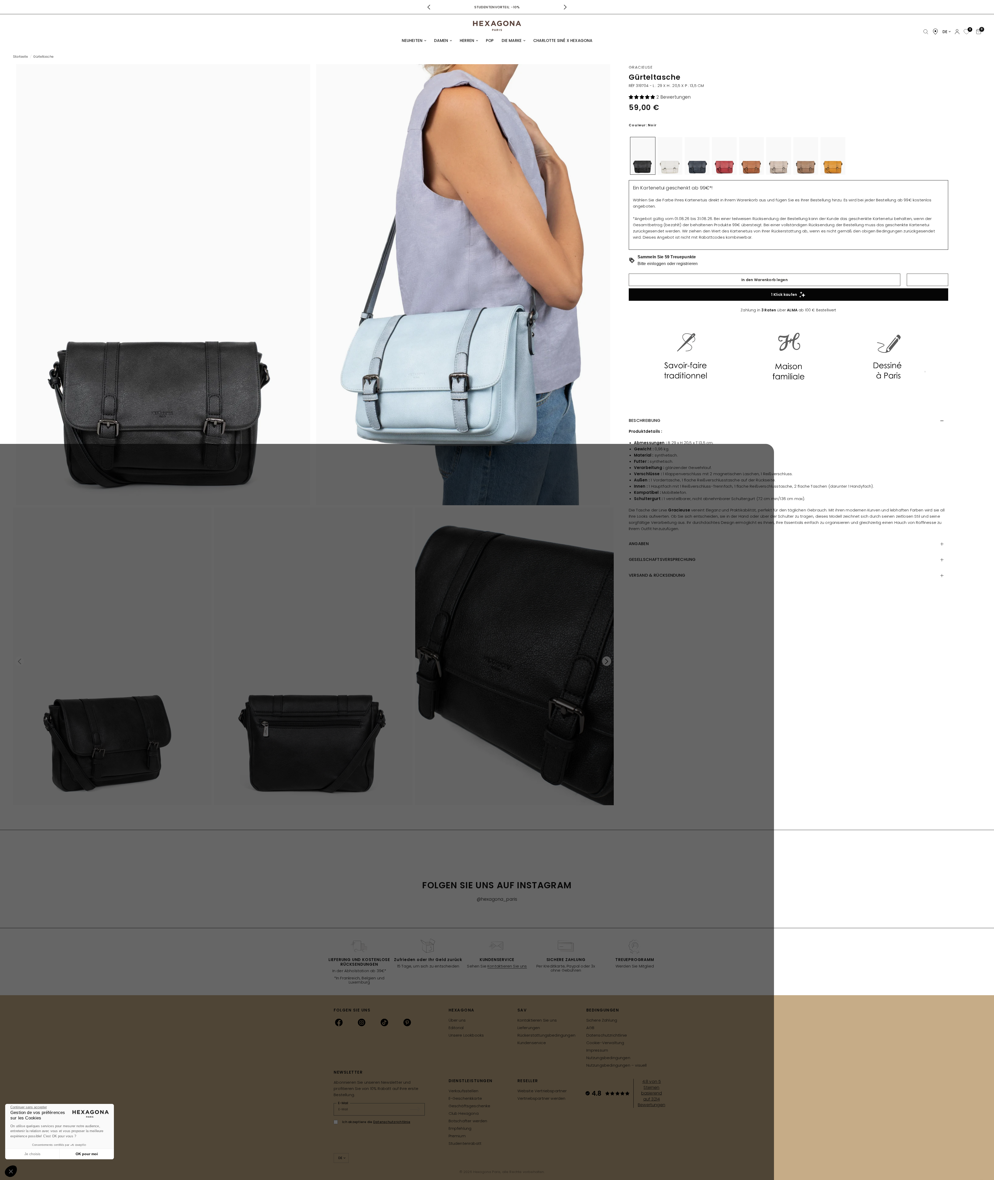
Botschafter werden (468, 1121)
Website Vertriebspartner (542, 1091)
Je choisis (32, 1154)
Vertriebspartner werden (541, 1098)
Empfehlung (460, 1128)
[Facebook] (339, 1022)
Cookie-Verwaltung (605, 1042)
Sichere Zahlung (601, 1020)
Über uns (457, 1020)
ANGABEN (639, 544)
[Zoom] (163, 284)
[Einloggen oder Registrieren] (957, 31)
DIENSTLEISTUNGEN (471, 1081)
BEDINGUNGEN (602, 1010)
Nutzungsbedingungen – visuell (616, 1065)
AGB (590, 1027)
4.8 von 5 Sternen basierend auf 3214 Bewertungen (651, 1093)
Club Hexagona (464, 1113)
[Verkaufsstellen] (935, 31)
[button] (642, 97)
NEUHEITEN (412, 40)
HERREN (467, 40)
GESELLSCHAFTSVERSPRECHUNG (662, 559)
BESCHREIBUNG (645, 420)
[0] (965, 32)
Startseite (20, 56)
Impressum (597, 1050)
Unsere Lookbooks (466, 1035)
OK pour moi (87, 1154)
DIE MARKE (512, 40)
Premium (457, 1136)
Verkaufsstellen (464, 1091)
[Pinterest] (407, 1022)
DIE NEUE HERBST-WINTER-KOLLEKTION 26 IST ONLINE (497, 7)
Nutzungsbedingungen (608, 1057)
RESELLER (527, 1081)
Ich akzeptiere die (376, 1122)
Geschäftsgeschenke (470, 1106)
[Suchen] (925, 32)
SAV (522, 1010)
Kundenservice (531, 1042)
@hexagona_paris (497, 899)
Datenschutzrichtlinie (606, 1035)
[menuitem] (414, 40)
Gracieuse (641, 67)
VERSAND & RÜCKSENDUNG (657, 575)
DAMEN (441, 40)
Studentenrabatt (465, 1143)
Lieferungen (528, 1027)
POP (490, 40)
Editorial (456, 1027)
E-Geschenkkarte (465, 1098)
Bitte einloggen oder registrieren (668, 263)
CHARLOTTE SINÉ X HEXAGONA (562, 40)
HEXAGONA (461, 1010)
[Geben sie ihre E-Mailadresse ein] (417, 1109)
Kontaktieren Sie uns (507, 966)
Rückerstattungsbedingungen (546, 1035)
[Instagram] (361, 1022)
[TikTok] (384, 1022)
